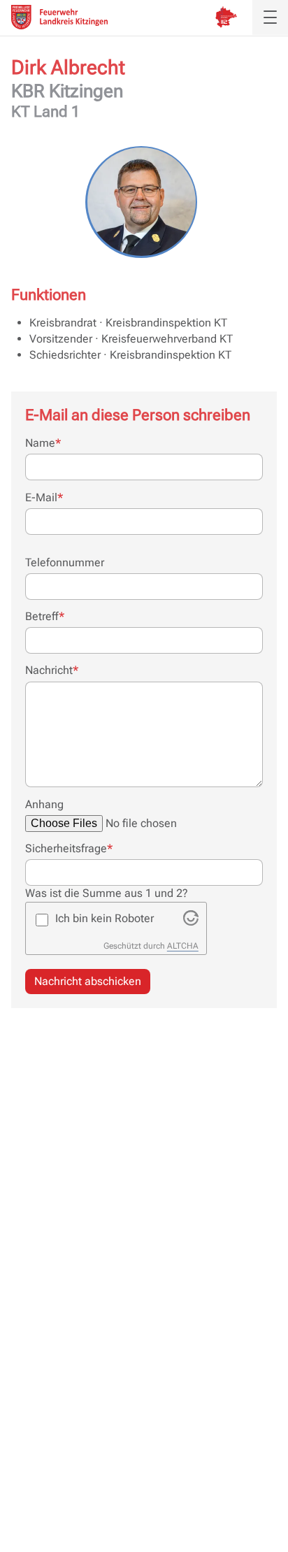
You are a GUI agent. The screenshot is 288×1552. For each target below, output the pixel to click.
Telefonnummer (64, 562)
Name (43, 443)
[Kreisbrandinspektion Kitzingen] (226, 17)
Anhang (44, 804)
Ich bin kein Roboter (104, 918)
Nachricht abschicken (87, 981)
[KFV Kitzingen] (59, 17)
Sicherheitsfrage (69, 848)
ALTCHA (183, 946)
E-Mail (44, 497)
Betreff (44, 616)
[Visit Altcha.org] (191, 921)
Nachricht (51, 670)
